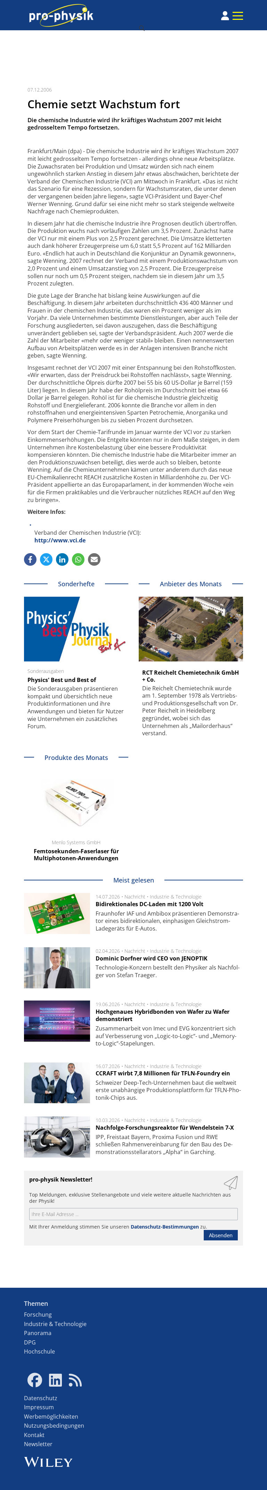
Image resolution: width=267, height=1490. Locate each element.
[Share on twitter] (46, 559)
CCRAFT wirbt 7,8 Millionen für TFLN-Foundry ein (163, 1073)
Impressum (39, 1407)
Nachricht (134, 896)
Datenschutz (40, 1398)
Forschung (38, 1314)
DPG (30, 1342)
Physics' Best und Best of (61, 680)
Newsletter (38, 1444)
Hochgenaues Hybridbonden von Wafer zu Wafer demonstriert (162, 1015)
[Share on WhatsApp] (78, 559)
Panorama (37, 1333)
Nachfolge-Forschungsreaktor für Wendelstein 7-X (165, 1127)
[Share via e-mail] (94, 559)
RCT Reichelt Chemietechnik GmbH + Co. (190, 676)
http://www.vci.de (60, 540)
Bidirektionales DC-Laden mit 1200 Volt (149, 904)
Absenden (221, 1235)
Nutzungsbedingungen (54, 1425)
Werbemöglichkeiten (51, 1416)
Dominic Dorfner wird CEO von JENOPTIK (152, 958)
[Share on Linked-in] (62, 559)
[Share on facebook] (30, 559)
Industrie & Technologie (176, 896)
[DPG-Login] (225, 15)
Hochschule (39, 1351)
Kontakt (34, 1435)
